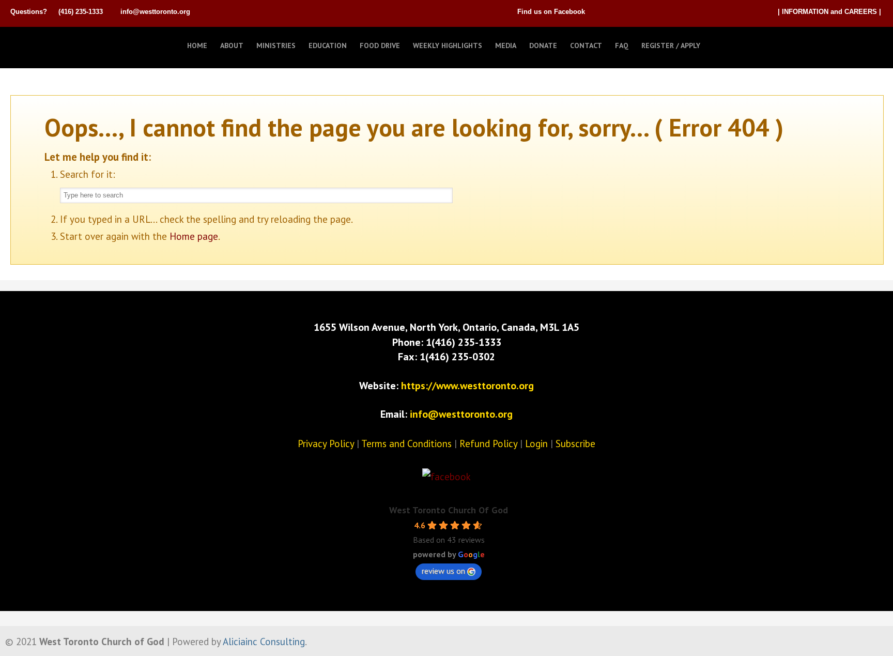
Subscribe (575, 443)
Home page (194, 236)
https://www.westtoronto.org (467, 385)
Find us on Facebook (551, 12)
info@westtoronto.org (155, 12)
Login (536, 443)
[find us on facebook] (446, 476)
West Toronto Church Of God (448, 510)
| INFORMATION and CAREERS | (829, 12)
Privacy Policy (326, 443)
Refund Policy (488, 443)
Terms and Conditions (406, 443)
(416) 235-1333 (80, 12)
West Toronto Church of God (62, 43)
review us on (443, 571)
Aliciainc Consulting (264, 641)
